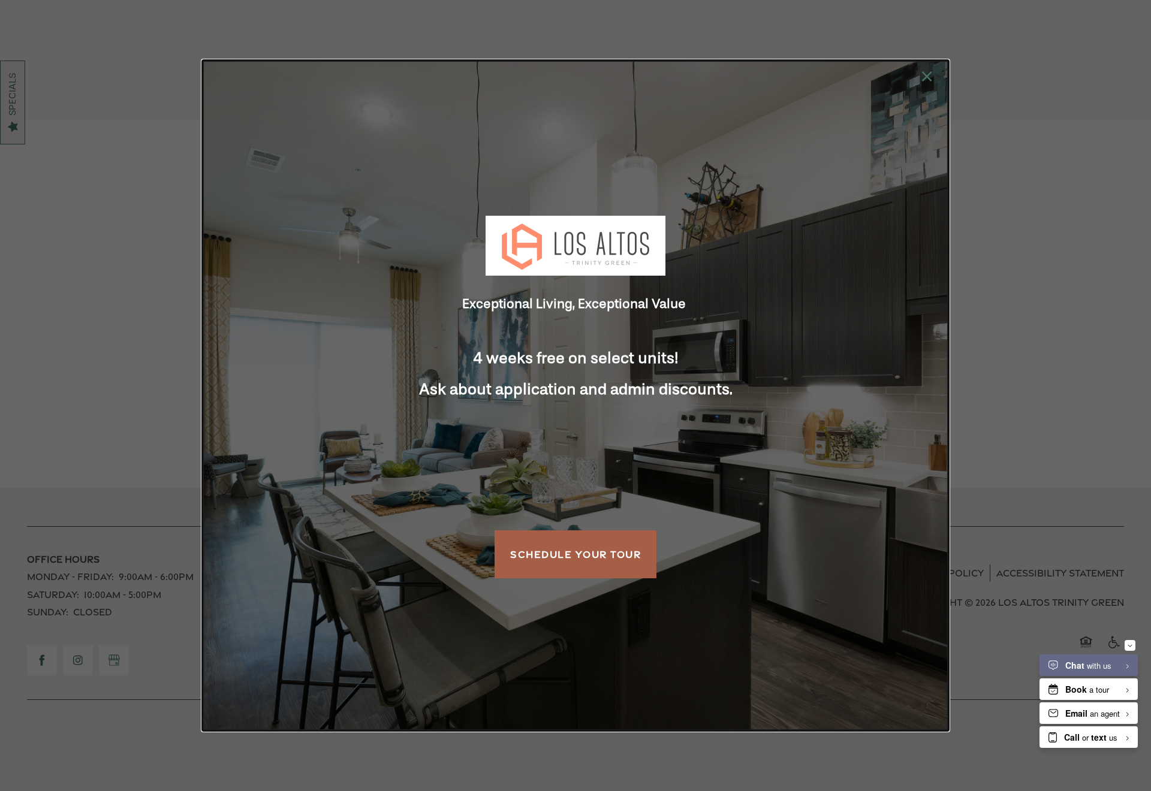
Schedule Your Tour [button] (575, 554)
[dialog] (575, 395)
